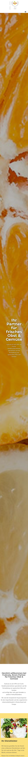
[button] (25, 12)
